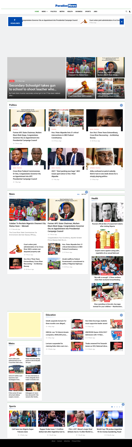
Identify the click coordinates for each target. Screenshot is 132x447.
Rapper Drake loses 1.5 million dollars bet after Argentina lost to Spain (51, 431)
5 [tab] (122, 406)
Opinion (92, 168)
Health (70, 11)
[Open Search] (126, 11)
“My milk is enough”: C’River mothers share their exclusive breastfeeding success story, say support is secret (107, 280)
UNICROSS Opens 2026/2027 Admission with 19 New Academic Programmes (96, 334)
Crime (11, 81)
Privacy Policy (76, 441)
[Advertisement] (66, 41)
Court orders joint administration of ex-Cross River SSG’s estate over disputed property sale (97, 20)
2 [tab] (114, 406)
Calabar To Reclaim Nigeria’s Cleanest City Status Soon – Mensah (79, 75)
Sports (88, 11)
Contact (59, 441)
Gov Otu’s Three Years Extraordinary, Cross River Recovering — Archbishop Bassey (104, 135)
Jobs (95, 11)
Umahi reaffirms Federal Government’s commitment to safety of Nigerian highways (73, 261)
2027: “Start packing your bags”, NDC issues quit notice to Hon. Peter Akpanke (66, 173)
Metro (62, 11)
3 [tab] (117, 406)
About (53, 441)
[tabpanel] (22, 423)
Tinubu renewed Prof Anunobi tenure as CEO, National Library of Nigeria (96, 346)
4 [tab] (119, 406)
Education (78, 321)
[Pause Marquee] (122, 21)
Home (37, 11)
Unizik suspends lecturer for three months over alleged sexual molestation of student (57, 323)
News (44, 11)
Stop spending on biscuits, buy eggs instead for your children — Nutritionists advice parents (107, 306)
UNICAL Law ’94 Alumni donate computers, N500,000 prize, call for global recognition (57, 334)
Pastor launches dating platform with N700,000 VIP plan (33, 360)
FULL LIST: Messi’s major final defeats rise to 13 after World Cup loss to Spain (80, 431)
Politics (54, 11)
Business (79, 11)
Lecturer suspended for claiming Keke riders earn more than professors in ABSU (57, 346)
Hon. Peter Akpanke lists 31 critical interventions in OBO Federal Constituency (108, 96)
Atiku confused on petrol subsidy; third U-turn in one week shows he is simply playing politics (104, 173)
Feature (104, 274)
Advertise (67, 441)
